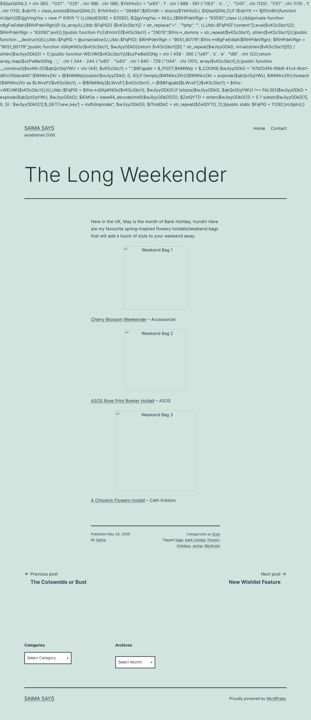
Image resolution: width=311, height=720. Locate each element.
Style (216, 534)
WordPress (276, 698)
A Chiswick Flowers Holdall (118, 500)
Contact (279, 128)
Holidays (184, 546)
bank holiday (195, 540)
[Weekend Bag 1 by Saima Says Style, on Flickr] (155, 277)
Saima (101, 540)
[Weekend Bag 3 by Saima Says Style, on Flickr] (155, 450)
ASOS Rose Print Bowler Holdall (122, 400)
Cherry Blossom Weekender (119, 319)
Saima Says (39, 128)
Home (259, 128)
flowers (213, 540)
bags (179, 540)
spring (197, 546)
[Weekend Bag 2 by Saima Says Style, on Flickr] (155, 360)
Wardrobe (212, 546)
